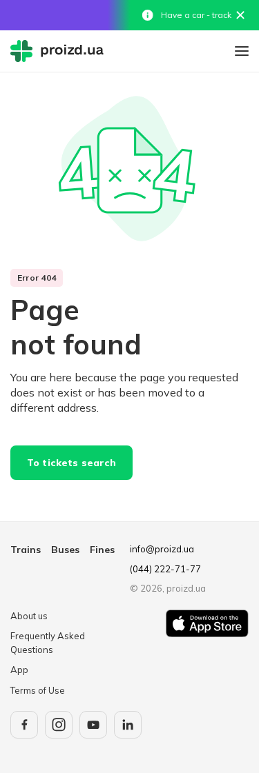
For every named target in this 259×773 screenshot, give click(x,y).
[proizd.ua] (60, 51)
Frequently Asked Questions (47, 642)
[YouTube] (93, 725)
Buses (65, 549)
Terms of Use (37, 690)
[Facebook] (24, 725)
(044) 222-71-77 (165, 568)
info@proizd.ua (162, 548)
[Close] (240, 15)
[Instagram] (59, 725)
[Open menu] (242, 51)
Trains (25, 549)
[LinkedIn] (128, 725)
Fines (102, 549)
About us (29, 615)
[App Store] (207, 654)
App (19, 669)
